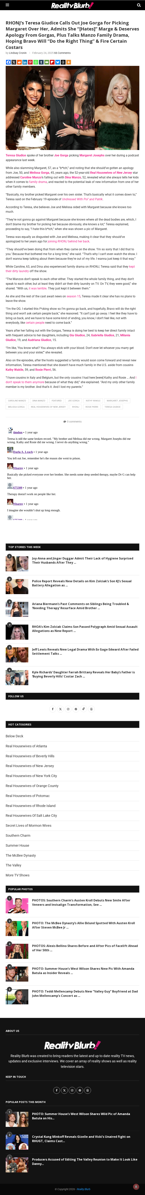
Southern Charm (18, 835)
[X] (14, 62)
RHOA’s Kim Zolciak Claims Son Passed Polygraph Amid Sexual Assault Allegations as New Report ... (85, 629)
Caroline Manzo (17, 401)
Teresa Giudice (112, 407)
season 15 (73, 296)
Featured (57, 401)
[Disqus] (72, 473)
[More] (68, 62)
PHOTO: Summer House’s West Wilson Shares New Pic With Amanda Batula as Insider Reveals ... (83, 971)
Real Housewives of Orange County (32, 786)
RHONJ (75, 407)
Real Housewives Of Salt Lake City (31, 815)
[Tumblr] (41, 62)
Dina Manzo (38, 401)
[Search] (137, 5)
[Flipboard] (52, 62)
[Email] (46, 62)
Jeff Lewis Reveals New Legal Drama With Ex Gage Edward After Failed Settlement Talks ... (85, 651)
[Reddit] (19, 62)
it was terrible (37, 288)
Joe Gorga (73, 401)
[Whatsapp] (35, 62)
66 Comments (62, 52)
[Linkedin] (24, 62)
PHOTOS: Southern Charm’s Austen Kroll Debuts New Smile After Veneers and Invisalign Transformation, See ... (81, 902)
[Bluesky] (57, 62)
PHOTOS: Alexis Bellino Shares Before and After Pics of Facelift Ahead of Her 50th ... (85, 948)
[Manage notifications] (136, 1187)
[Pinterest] (30, 62)
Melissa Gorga (16, 407)
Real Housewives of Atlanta (26, 746)
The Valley (13, 865)
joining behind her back (68, 241)
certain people (35, 322)
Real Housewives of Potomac (28, 796)
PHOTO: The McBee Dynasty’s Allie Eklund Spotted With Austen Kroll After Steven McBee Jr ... (83, 925)
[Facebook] (8, 62)
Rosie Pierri (92, 407)
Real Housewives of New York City (31, 776)
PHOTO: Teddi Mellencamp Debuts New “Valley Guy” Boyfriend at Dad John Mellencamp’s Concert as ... (85, 993)
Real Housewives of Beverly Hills (30, 756)
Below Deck (14, 736)
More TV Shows (17, 875)
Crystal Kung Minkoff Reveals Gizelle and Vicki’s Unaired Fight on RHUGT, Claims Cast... (81, 1139)
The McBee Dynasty (21, 855)
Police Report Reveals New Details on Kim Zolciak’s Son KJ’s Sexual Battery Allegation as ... (82, 583)
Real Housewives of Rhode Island (31, 806)
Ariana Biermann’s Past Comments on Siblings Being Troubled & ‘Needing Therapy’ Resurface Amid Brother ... (80, 606)
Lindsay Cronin (18, 52)
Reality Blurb (83, 1189)
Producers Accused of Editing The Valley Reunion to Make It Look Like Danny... (84, 1161)
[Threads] (63, 62)
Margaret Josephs (117, 401)
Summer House (17, 845)
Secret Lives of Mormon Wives (28, 825)
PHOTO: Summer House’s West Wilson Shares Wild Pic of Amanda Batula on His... (81, 1116)
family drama (38, 182)
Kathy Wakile (93, 401)
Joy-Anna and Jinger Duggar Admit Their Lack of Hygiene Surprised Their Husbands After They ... (82, 560)
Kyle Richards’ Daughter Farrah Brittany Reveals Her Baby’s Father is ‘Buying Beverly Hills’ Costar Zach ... (83, 674)
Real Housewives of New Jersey (48, 407)
